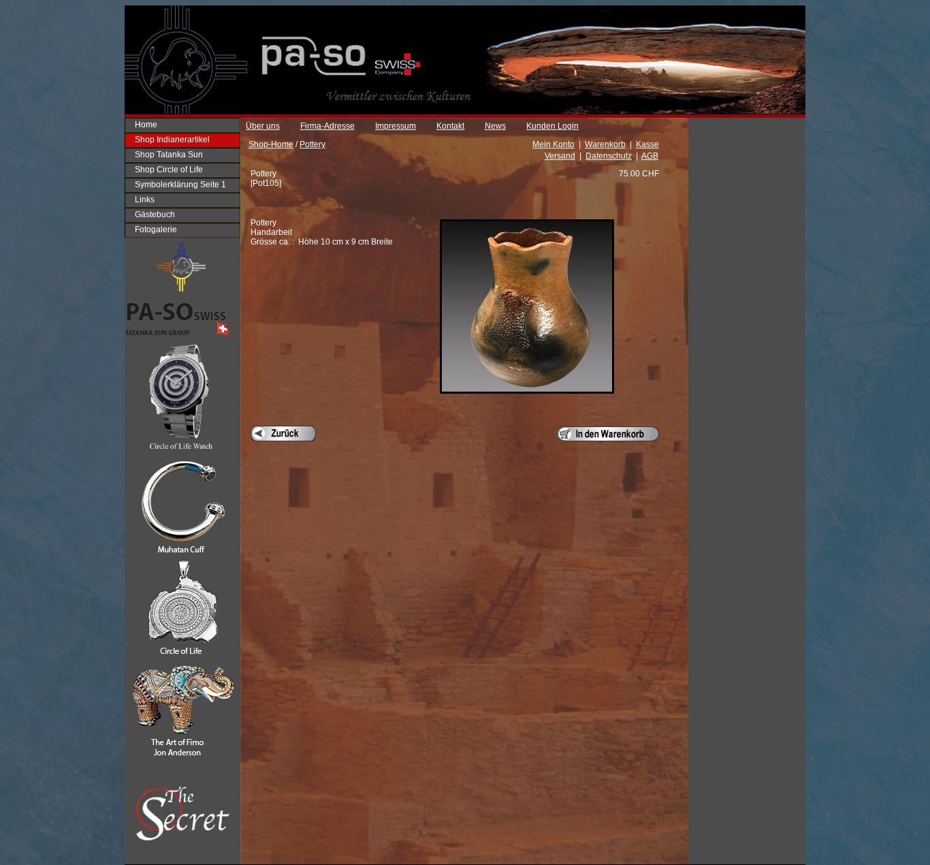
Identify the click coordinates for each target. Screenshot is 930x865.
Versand (560, 156)
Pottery (312, 144)
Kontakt (450, 126)
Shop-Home (270, 144)
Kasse (647, 144)
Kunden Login (552, 126)
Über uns (263, 126)
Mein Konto (553, 144)
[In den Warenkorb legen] (608, 433)
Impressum (395, 126)
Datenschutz (609, 156)
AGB (649, 156)
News (495, 126)
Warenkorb (605, 144)
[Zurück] (283, 433)
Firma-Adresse (327, 126)
